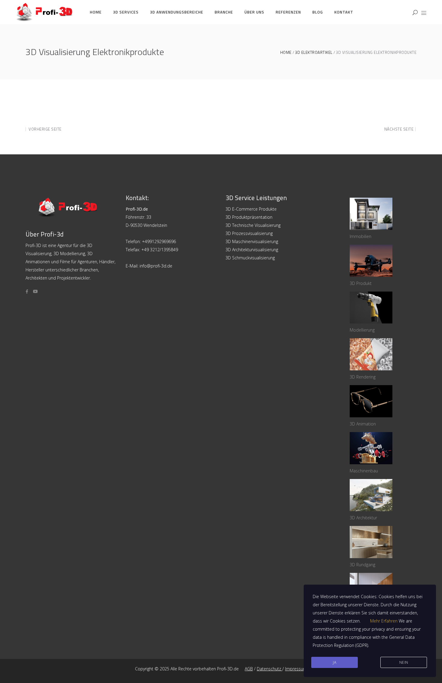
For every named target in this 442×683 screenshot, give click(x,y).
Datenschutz (269, 669)
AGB (249, 669)
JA (334, 662)
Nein (403, 662)
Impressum (296, 669)
